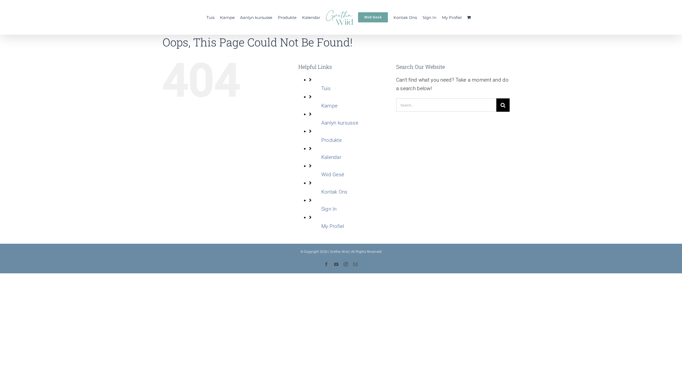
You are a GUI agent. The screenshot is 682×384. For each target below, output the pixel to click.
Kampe (329, 106)
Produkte (331, 140)
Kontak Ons (334, 192)
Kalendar (331, 157)
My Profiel (332, 226)
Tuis (326, 88)
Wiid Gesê (332, 174)
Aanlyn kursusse (339, 123)
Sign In (329, 209)
